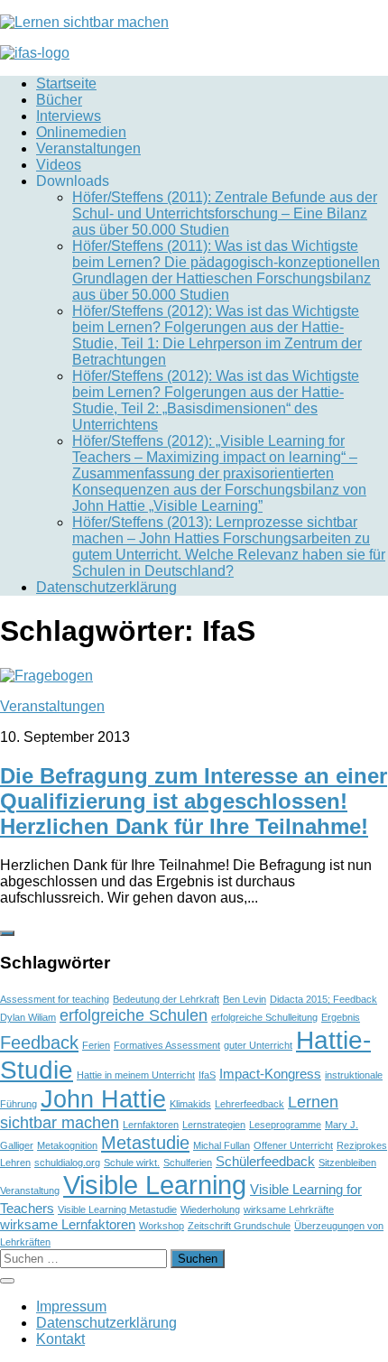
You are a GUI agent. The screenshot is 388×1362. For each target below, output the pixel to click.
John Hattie (103, 1099)
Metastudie (145, 1143)
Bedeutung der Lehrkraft (166, 999)
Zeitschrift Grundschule (239, 1225)
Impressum (71, 1306)
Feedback (39, 1042)
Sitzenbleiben (347, 1162)
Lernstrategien (213, 1124)
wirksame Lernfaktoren (67, 1224)
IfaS (207, 1075)
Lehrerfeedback (249, 1103)
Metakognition (67, 1145)
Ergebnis (340, 1017)
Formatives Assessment (167, 1045)
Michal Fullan (221, 1145)
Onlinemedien (81, 132)
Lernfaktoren (151, 1124)
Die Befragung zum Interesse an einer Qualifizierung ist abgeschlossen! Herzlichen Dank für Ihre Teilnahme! (193, 801)
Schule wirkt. (132, 1162)
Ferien (96, 1045)
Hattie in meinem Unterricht (136, 1075)
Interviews (68, 116)
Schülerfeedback (265, 1161)
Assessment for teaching (54, 999)
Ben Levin (244, 999)
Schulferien (187, 1162)
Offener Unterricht (293, 1145)
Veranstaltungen (88, 148)
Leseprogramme (285, 1124)
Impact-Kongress (270, 1073)
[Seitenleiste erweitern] (7, 933)
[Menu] (7, 1280)
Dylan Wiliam (28, 1017)
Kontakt (60, 1339)
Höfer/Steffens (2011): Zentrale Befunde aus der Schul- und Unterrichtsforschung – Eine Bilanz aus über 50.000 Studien (224, 213)
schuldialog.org (67, 1162)
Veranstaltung (30, 1190)
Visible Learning (154, 1185)
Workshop (161, 1225)
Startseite (66, 83)
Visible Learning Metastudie (117, 1209)
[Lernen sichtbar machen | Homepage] (84, 22)
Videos (58, 164)
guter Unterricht (258, 1045)
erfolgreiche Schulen (134, 1015)
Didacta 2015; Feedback (323, 999)
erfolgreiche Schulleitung (264, 1017)
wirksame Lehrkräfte (289, 1209)
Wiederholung (210, 1209)
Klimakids (190, 1103)
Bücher (59, 99)
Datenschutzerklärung (106, 587)
